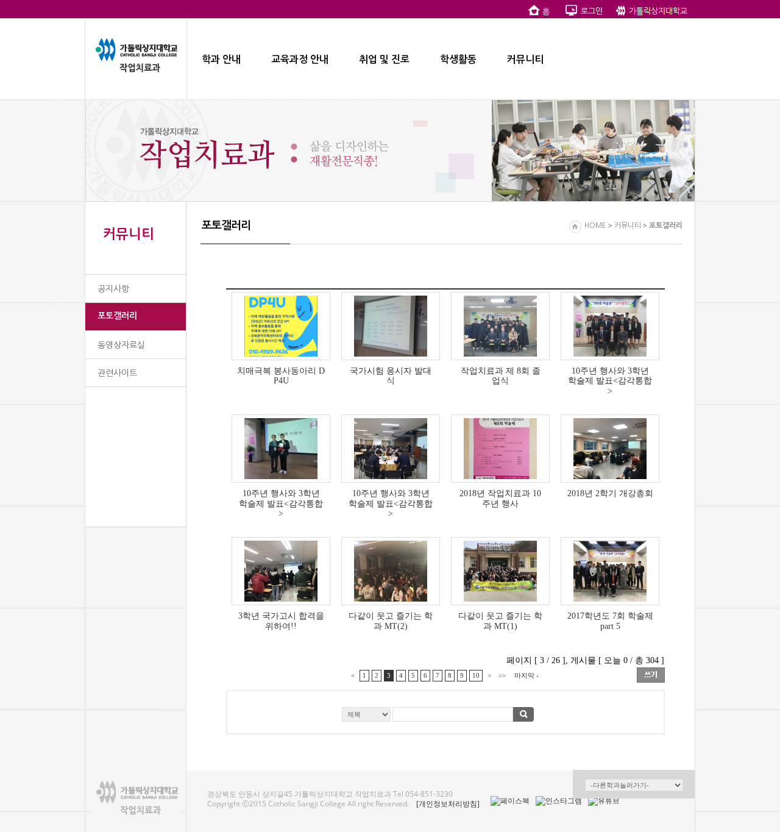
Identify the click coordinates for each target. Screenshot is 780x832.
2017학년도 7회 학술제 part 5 (610, 621)
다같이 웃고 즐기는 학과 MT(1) (500, 621)
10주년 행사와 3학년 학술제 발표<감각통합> (610, 381)
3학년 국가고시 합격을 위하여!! (281, 621)
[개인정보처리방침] (448, 803)
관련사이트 (117, 373)
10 (476, 675)
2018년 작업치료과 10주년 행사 (500, 498)
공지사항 (113, 289)
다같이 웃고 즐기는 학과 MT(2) (391, 621)
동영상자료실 (121, 345)
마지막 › (526, 675)
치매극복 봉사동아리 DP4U (281, 376)
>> (502, 675)
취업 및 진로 (384, 59)
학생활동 (458, 59)
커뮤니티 (525, 59)
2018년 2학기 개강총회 (610, 493)
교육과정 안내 (299, 59)
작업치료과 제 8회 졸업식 (501, 376)
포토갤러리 (117, 315)
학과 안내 (221, 59)
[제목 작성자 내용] (445, 717)
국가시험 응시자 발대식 (390, 376)
